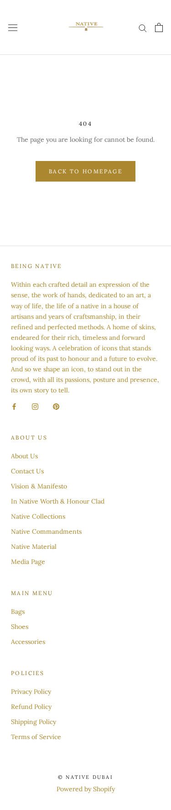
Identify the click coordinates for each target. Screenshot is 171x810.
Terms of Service (36, 737)
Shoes (19, 626)
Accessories (28, 642)
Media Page (28, 562)
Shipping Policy (33, 722)
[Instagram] (35, 406)
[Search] (143, 28)
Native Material (34, 546)
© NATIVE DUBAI (85, 777)
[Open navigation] (12, 27)
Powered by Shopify (86, 789)
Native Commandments (46, 531)
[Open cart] (159, 27)
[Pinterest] (56, 406)
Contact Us (27, 471)
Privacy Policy (31, 691)
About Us (24, 456)
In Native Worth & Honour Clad (57, 501)
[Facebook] (14, 406)
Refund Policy (31, 707)
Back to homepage (85, 171)
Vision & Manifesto (39, 486)
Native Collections (38, 516)
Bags (18, 611)
